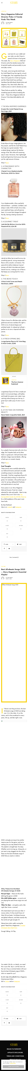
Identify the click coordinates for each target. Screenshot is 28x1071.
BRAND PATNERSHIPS (14, 1049)
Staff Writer (9, 22)
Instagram (18, 507)
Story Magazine (15, 61)
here (7, 163)
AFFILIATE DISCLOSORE (15, 1053)
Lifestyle (3, 11)
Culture (3, 566)
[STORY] (14, 3)
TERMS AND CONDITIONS (15, 1056)
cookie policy (13, 1063)
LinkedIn (9, 507)
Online (7, 981)
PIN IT (14, 127)
